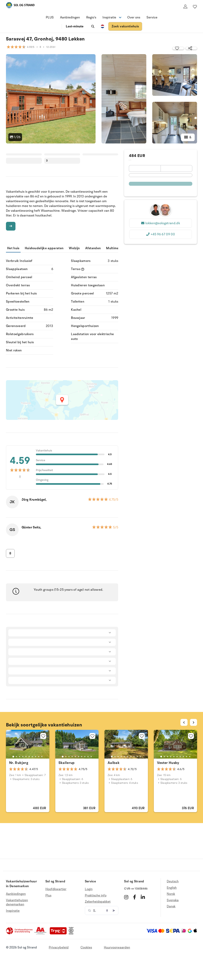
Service (152, 17)
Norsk (171, 894)
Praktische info (95, 895)
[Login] (185, 6)
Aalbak (114, 762)
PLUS (50, 17)
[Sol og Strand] (20, 6)
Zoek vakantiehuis (125, 26)
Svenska (173, 900)
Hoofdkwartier (55, 889)
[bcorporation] (72, 933)
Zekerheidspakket (98, 901)
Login (89, 889)
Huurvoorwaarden (117, 947)
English (172, 888)
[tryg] (59, 933)
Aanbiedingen (70, 17)
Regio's (91, 17)
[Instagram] (126, 897)
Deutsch (173, 881)
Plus (48, 895)
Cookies (86, 947)
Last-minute (74, 26)
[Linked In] (143, 897)
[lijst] (195, 6)
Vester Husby (168, 762)
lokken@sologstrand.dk (162, 223)
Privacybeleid (59, 947)
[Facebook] (134, 897)
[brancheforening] (19, 933)
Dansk (171, 906)
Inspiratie (13, 911)
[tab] (13, 756)
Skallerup (66, 762)
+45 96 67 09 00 (162, 234)
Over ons (133, 17)
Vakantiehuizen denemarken (17, 902)
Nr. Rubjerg (18, 762)
